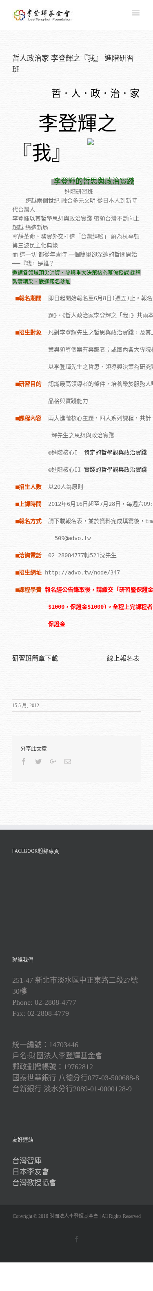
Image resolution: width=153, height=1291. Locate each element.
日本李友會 (30, 1172)
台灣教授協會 (34, 1183)
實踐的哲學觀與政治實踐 (115, 469)
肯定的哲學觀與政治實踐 (115, 452)
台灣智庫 (27, 1161)
